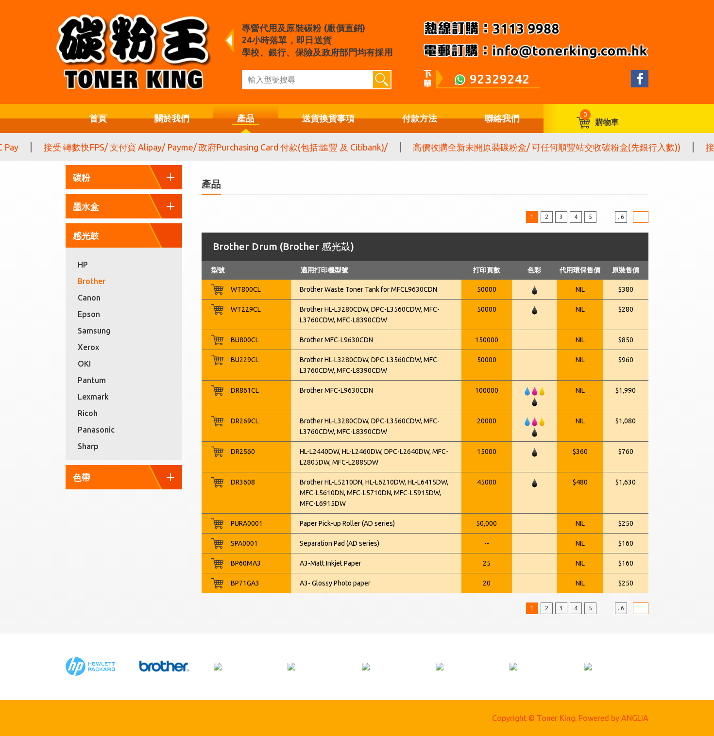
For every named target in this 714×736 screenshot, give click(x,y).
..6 (621, 217)
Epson (89, 314)
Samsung (94, 330)
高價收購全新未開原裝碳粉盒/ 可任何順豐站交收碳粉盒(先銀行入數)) (535, 147)
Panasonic (96, 429)
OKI (84, 363)
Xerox (88, 347)
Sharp (88, 446)
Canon (89, 297)
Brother (91, 281)
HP (83, 264)
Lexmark (93, 396)
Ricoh (88, 413)
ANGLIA (634, 718)
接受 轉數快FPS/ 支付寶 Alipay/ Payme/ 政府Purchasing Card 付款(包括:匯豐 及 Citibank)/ (204, 147)
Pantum (92, 380)
